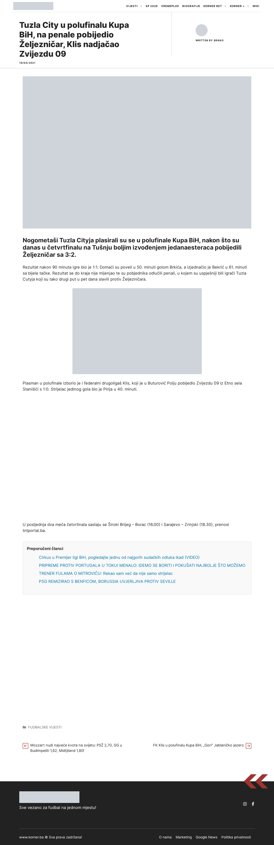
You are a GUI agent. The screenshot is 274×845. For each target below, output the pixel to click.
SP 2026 (152, 6)
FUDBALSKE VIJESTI (44, 727)
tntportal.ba (34, 530)
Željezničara (133, 279)
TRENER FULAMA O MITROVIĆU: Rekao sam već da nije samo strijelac (106, 573)
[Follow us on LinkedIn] (253, 804)
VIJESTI (132, 6)
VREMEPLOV (170, 6)
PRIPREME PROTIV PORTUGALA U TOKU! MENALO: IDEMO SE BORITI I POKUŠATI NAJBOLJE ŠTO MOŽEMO (142, 565)
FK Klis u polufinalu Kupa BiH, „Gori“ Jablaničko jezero (198, 745)
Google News (206, 837)
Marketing (184, 837)
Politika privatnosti (236, 837)
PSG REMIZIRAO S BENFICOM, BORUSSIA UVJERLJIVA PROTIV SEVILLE (107, 581)
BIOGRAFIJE (191, 6)
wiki (256, 6)
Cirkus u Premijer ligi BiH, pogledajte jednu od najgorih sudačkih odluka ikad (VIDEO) (119, 557)
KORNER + (237, 6)
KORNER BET (212, 6)
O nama (165, 837)
